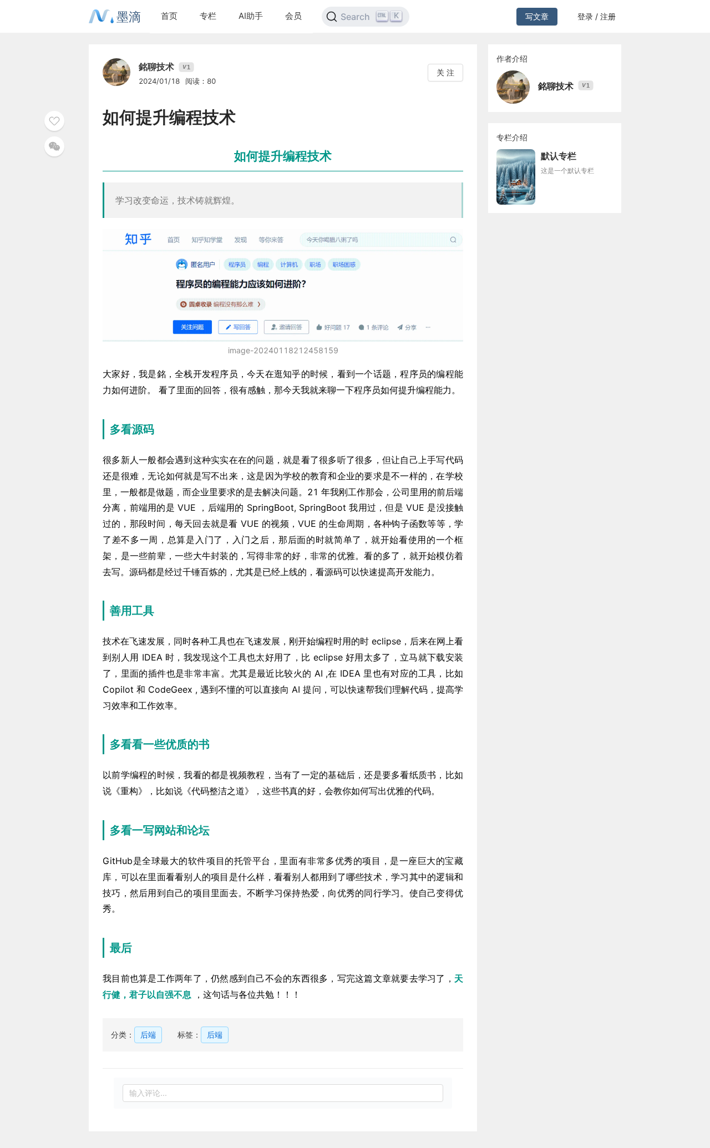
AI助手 (251, 16)
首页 (169, 16)
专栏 (208, 16)
